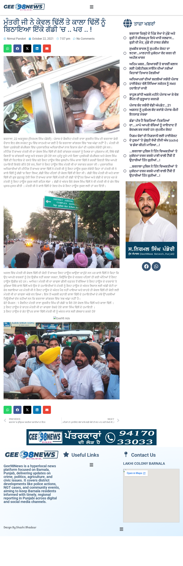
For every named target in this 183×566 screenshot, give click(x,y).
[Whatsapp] (156, 266)
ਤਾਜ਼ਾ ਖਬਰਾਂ (144, 24)
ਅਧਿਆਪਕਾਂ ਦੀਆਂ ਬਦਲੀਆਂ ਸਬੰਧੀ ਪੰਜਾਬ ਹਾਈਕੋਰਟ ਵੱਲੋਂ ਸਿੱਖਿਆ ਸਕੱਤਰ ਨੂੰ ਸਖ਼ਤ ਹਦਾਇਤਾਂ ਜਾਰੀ (153, 83)
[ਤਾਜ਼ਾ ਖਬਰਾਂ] (127, 23)
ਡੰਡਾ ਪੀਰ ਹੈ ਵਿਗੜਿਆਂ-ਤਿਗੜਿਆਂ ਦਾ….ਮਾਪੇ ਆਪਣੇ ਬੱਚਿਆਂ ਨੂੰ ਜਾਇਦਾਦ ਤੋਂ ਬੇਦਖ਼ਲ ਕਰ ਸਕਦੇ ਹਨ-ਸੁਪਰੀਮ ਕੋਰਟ (153, 125)
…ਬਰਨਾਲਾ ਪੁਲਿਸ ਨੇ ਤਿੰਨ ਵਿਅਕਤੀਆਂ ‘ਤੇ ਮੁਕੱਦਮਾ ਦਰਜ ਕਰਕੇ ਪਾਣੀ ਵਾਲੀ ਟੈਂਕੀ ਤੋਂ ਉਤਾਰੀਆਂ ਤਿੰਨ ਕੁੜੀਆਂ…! (153, 155)
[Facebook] (146, 266)
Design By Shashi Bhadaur (20, 527)
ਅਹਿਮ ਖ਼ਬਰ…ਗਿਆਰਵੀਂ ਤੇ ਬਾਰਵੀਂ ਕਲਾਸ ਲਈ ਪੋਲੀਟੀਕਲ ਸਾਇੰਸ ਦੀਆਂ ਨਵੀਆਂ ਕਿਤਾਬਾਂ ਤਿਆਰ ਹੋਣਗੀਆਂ (153, 68)
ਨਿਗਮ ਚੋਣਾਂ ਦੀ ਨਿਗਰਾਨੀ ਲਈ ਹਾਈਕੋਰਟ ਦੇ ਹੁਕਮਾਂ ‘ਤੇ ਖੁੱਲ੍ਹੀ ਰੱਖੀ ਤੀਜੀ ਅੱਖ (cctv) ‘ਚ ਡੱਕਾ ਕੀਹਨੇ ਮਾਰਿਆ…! (153, 140)
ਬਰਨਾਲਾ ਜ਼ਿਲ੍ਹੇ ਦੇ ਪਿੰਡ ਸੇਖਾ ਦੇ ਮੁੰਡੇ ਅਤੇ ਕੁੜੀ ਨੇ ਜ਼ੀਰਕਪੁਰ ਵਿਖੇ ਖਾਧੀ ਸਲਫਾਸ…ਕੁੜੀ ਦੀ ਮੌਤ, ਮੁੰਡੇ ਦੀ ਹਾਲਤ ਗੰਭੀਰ (152, 38)
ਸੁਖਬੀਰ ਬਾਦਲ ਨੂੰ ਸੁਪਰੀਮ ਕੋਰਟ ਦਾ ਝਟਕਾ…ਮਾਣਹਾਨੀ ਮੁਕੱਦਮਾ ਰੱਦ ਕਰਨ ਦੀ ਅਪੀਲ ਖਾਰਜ (152, 53)
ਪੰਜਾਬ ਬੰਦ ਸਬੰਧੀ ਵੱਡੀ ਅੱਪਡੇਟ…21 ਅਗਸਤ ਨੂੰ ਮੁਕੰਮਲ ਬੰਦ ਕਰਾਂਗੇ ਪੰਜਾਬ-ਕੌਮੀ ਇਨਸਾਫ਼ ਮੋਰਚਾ (153, 109)
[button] (91, 7)
